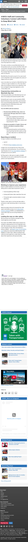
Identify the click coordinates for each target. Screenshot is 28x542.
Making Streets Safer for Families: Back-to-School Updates (17, 475)
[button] (19, 1)
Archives (2, 520)
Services (2, 493)
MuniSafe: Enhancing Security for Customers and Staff (17, 443)
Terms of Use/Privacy (5, 518)
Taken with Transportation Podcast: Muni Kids (15, 469)
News (7, 9)
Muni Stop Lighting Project (15, 456)
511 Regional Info (4, 499)
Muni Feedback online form (15, 145)
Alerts (2, 4)
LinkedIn (23, 24)
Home (2, 9)
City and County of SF (5, 516)
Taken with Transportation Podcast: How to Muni (15, 361)
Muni (2, 491)
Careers (2, 513)
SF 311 (2, 497)
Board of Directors (4, 512)
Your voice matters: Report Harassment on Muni (13, 347)
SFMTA (3, 433)
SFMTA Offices (4, 506)
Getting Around (4, 496)
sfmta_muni (9, 433)
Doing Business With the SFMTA (7, 515)
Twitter (17, 24)
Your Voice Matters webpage (18, 151)
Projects (2, 494)
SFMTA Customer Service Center (7, 505)
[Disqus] (14, 255)
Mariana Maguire (7, 28)
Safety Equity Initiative (14, 449)
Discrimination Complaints (6, 503)
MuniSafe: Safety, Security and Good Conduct (13, 350)
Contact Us (3, 508)
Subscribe (24, 5)
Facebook (10, 24)
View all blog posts (5, 481)
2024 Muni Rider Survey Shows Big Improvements (16, 354)
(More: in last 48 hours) (13, 7)
